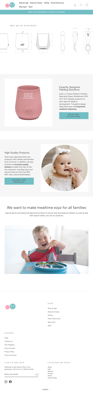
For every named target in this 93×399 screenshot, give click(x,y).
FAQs (6, 338)
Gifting (46, 3)
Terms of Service (11, 355)
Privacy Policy (9, 352)
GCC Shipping (9, 345)
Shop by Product (36, 3)
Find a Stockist (10, 348)
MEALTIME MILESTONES (74, 115)
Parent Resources (57, 3)
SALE (31, 7)
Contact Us (9, 341)
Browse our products (19, 181)
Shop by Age (23, 3)
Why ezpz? (23, 7)
